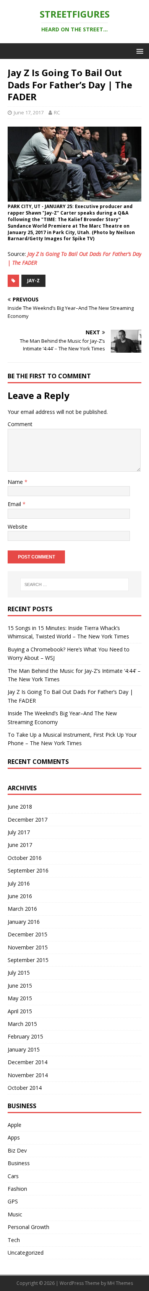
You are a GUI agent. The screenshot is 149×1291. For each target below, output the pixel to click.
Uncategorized (26, 1252)
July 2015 (19, 972)
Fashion (17, 1188)
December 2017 (27, 819)
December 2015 (27, 934)
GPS (13, 1201)
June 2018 (20, 806)
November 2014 (28, 1075)
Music (15, 1214)
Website (18, 526)
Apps (14, 1137)
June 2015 (20, 985)
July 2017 (19, 832)
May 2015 (20, 998)
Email (15, 504)
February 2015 (25, 1036)
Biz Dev (17, 1150)
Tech (14, 1240)
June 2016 (20, 896)
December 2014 (27, 1062)
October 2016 (25, 857)
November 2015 (28, 947)
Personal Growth (28, 1227)
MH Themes (120, 1283)
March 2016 (22, 908)
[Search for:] (75, 584)
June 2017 (20, 844)
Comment (20, 424)
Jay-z (33, 280)
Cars (13, 1176)
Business (19, 1163)
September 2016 (28, 870)
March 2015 (22, 1023)
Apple (14, 1124)
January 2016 (24, 921)
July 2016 (19, 883)
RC (57, 112)
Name (16, 481)
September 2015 (28, 960)
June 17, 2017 (29, 112)
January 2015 (24, 1049)
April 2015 (20, 1011)
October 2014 (25, 1087)
